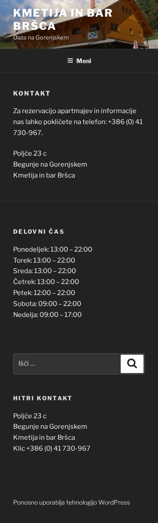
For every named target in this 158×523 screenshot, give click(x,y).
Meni (83, 60)
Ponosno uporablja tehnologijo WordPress (71, 502)
